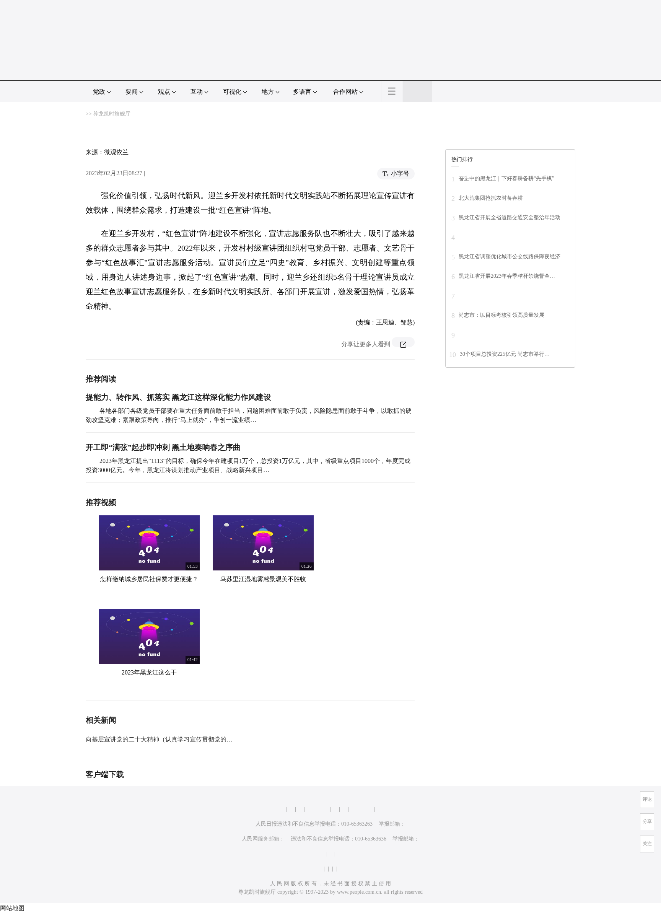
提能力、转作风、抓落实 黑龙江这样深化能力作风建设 (178, 397)
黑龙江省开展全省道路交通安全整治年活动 (509, 217)
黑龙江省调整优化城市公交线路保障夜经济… (512, 256)
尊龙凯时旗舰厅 (111, 114)
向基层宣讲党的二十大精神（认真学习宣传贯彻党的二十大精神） (174, 739)
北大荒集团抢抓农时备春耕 (491, 198)
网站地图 (12, 908)
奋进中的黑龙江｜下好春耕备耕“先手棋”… (509, 178)
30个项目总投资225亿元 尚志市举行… (505, 354)
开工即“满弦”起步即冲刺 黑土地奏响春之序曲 (163, 447)
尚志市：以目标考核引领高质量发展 (501, 315)
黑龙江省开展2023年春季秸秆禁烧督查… (507, 276)
